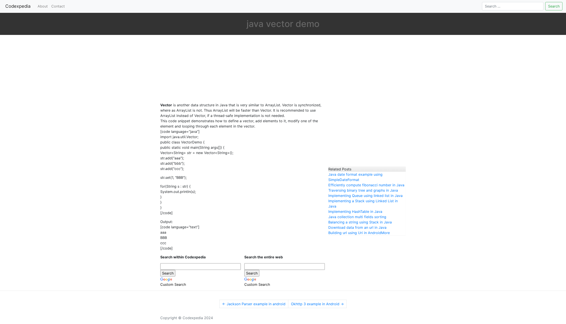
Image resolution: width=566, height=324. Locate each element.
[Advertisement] (241, 69)
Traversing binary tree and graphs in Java (363, 190)
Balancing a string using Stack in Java (360, 222)
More (385, 233)
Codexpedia (18, 6)
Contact (58, 6)
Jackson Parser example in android (253, 304)
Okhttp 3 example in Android (317, 304)
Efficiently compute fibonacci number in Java (366, 185)
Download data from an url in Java (357, 227)
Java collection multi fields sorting (357, 217)
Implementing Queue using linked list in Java (365, 195)
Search (554, 6)
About (43, 6)
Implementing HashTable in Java (355, 211)
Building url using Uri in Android (354, 233)
